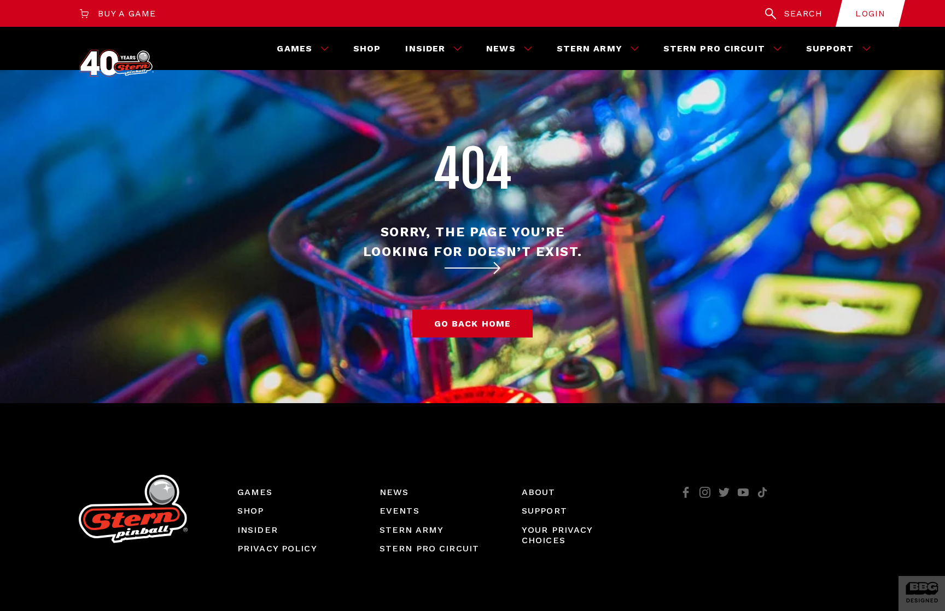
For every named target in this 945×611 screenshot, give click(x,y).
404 (472, 169)
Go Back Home (472, 323)
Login (870, 13)
